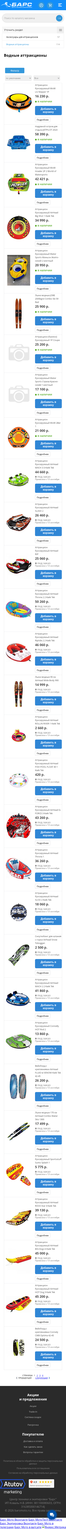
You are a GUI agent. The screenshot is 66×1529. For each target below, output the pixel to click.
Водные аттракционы (17, 44)
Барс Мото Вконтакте (14, 1520)
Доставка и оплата (33, 1441)
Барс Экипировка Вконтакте (18, 1523)
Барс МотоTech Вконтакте (45, 1520)
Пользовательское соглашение (33, 1468)
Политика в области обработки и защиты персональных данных (33, 1462)
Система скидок (33, 1417)
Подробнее (43, 119)
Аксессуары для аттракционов (22, 36)
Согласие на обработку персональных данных (33, 1472)
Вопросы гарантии (33, 1452)
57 (58, 36)
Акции (33, 1406)
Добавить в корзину (48, 110)
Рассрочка (33, 1424)
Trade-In (33, 1411)
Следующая (41, 1378)
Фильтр (14, 70)
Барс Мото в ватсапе (27, 1527)
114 (58, 44)
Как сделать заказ (33, 1446)
